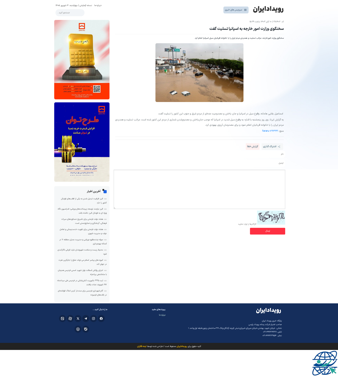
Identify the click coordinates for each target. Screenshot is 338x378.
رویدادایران (182, 346)
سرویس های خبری (233, 10)
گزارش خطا (252, 146)
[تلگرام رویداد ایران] (85, 318)
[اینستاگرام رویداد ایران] (93, 318)
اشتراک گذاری (269, 146)
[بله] (85, 329)
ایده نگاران (141, 346)
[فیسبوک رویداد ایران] (101, 318)
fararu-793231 (270, 131)
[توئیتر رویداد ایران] (78, 318)
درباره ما (97, 5)
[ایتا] (62, 318)
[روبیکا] (78, 329)
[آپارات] (70, 318)
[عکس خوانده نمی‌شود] (271, 224)
